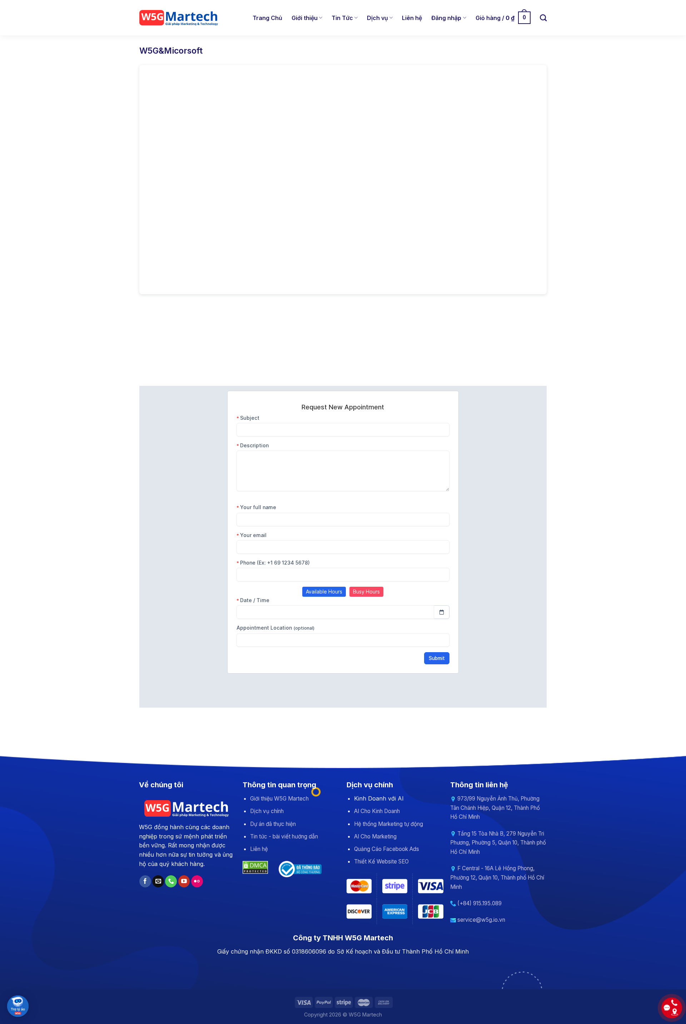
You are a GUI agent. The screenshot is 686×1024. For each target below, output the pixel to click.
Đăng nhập (446, 17)
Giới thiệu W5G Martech (279, 798)
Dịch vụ (377, 17)
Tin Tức (342, 17)
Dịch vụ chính (267, 811)
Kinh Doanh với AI (379, 798)
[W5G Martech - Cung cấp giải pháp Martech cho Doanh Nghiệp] (179, 18)
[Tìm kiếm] (543, 17)
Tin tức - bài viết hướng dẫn (284, 836)
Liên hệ (412, 17)
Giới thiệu (305, 17)
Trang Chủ (267, 17)
